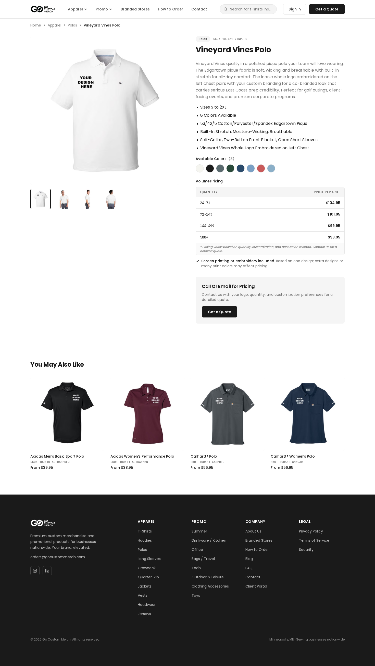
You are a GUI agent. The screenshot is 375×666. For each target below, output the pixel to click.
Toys (196, 595)
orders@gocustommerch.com (57, 557)
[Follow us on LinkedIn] (47, 570)
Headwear (147, 604)
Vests (142, 595)
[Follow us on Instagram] (35, 570)
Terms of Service (314, 540)
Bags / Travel (203, 558)
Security (306, 549)
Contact (199, 9)
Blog (249, 558)
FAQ (249, 567)
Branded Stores (135, 9)
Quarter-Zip (148, 577)
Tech (196, 567)
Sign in (295, 9)
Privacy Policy (311, 531)
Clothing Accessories (210, 586)
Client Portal (256, 586)
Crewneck (147, 567)
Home (35, 25)
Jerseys (144, 613)
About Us (253, 531)
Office (197, 549)
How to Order (170, 9)
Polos (72, 25)
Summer (199, 531)
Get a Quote (327, 9)
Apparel (75, 9)
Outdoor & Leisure (208, 577)
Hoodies (145, 540)
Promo (102, 9)
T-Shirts (145, 531)
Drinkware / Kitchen (209, 540)
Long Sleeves (149, 558)
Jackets (145, 586)
